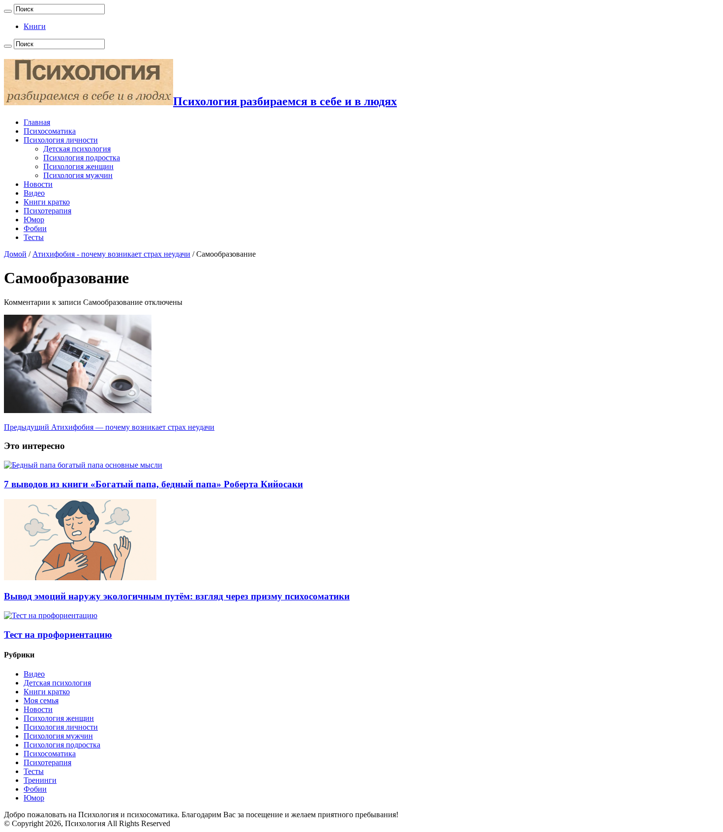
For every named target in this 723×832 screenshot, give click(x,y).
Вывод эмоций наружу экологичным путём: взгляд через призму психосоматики (177, 596)
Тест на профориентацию (58, 634)
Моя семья (41, 700)
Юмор (34, 219)
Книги (35, 26)
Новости (38, 184)
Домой (15, 254)
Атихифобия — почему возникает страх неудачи (109, 427)
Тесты (34, 237)
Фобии (35, 228)
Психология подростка (81, 157)
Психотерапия (47, 211)
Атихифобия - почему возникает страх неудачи (111, 254)
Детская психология (77, 149)
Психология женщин (78, 166)
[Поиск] (8, 11)
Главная (37, 122)
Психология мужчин (78, 175)
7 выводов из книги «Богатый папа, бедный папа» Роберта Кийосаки (153, 484)
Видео (34, 193)
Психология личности (61, 140)
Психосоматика (50, 131)
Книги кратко (47, 202)
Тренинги (40, 780)
